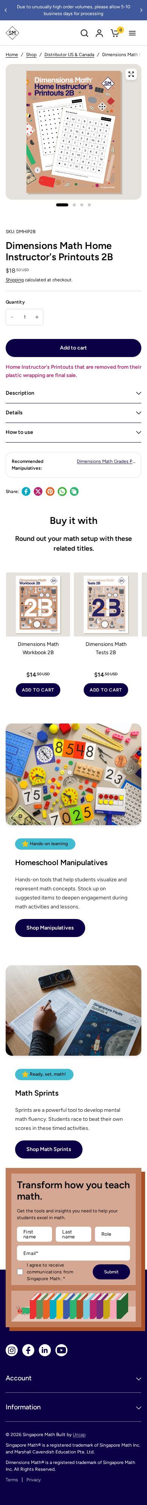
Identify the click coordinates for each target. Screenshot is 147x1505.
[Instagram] (12, 1350)
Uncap (79, 1434)
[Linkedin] (45, 1350)
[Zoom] (131, 74)
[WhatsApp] (62, 491)
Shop (31, 54)
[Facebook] (26, 491)
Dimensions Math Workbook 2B (38, 648)
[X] (38, 491)
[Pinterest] (50, 491)
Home (12, 54)
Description (20, 393)
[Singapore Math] (12, 33)
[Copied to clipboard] (74, 491)
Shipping (15, 279)
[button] (50, 928)
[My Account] (99, 33)
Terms (12, 1479)
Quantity (15, 302)
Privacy (33, 1479)
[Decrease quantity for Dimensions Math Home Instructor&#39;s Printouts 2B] (12, 317)
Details (14, 412)
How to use (19, 432)
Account (19, 1378)
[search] (84, 33)
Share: (12, 491)
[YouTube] (61, 1350)
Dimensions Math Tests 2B (106, 648)
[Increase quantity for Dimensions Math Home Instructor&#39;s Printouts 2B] (37, 317)
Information (23, 1407)
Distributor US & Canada (69, 54)
